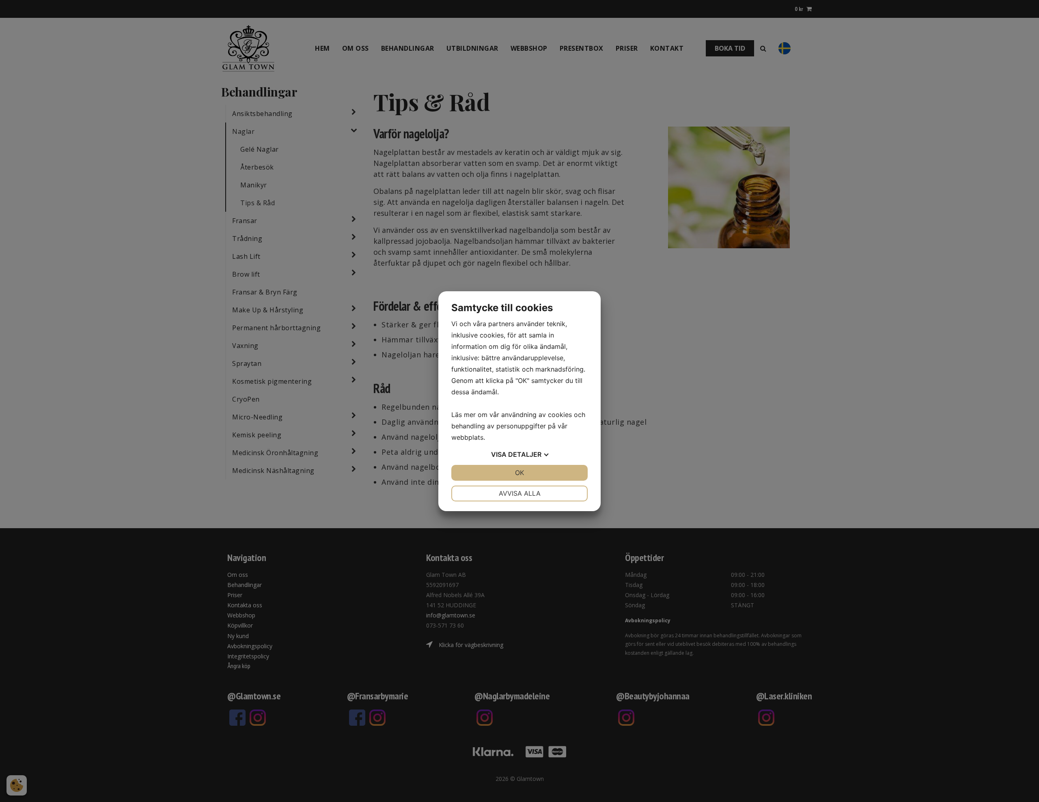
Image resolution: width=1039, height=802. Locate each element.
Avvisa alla (520, 493)
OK (519, 473)
